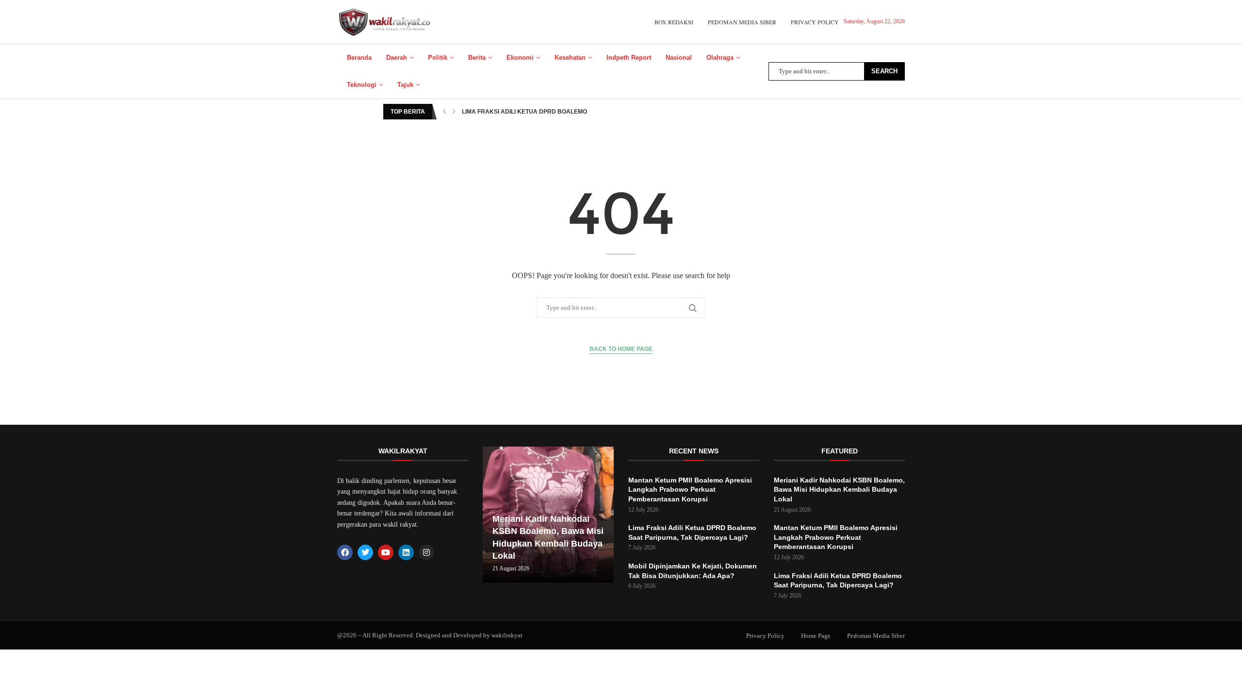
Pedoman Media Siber (742, 22)
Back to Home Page (621, 349)
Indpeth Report (628, 57)
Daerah (396, 57)
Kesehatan (570, 57)
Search (884, 71)
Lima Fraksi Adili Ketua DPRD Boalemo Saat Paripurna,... (554, 111)
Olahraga (720, 57)
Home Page (816, 635)
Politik (437, 57)
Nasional (679, 57)
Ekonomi (520, 57)
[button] (444, 111)
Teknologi (361, 84)
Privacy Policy (815, 22)
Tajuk (405, 84)
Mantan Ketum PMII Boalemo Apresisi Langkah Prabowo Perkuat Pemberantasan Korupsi (690, 489)
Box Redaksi (673, 22)
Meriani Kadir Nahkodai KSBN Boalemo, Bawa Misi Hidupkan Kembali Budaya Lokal (839, 489)
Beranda (359, 57)
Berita (477, 57)
